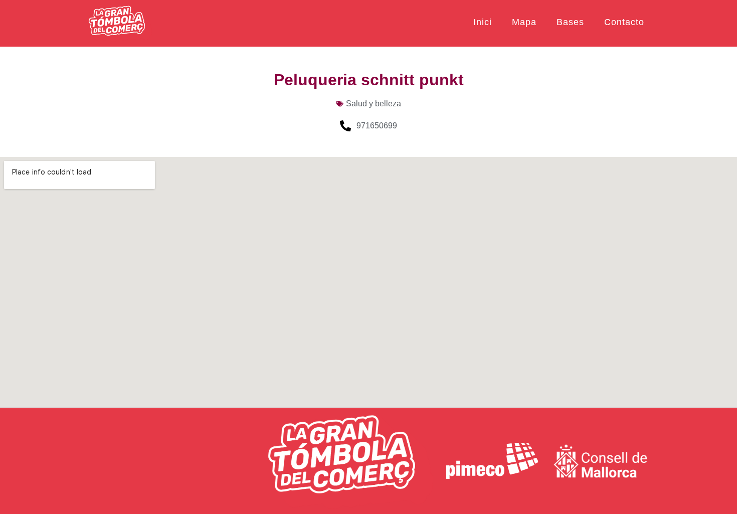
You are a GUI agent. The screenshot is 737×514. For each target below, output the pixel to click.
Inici (482, 22)
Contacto (624, 22)
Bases (570, 22)
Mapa (524, 22)
